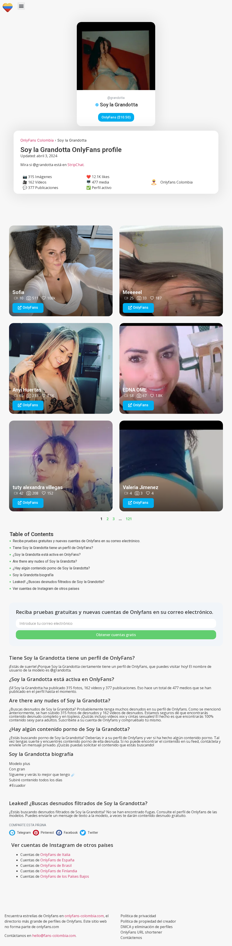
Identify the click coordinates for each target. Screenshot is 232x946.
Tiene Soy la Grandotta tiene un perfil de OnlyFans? (53, 548)
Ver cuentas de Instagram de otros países (46, 588)
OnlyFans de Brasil (56, 865)
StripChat (76, 164)
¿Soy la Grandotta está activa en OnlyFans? (47, 554)
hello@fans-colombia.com (54, 935)
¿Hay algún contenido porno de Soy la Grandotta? (51, 568)
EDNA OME (135, 390)
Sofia (18, 292)
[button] (21, 6)
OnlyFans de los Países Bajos (64, 876)
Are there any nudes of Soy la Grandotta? (45, 561)
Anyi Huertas (26, 390)
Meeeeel (132, 292)
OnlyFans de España (57, 860)
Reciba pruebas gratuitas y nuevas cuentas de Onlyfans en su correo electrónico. (76, 541)
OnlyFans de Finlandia (58, 870)
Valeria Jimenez (140, 487)
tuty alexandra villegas (37, 487)
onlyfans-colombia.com (84, 915)
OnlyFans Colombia (37, 140)
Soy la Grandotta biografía (33, 575)
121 (129, 518)
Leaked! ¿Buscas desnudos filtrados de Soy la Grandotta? (58, 582)
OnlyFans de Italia (55, 854)
